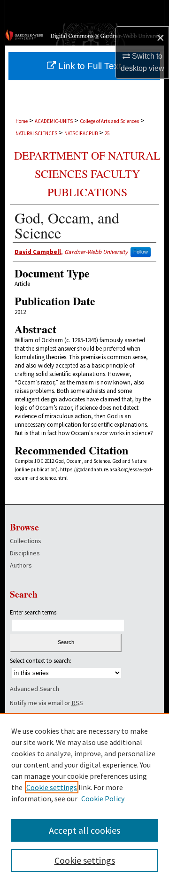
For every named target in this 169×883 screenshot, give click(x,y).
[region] (84, 798)
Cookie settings (51, 787)
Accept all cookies (84, 830)
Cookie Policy (102, 798)
